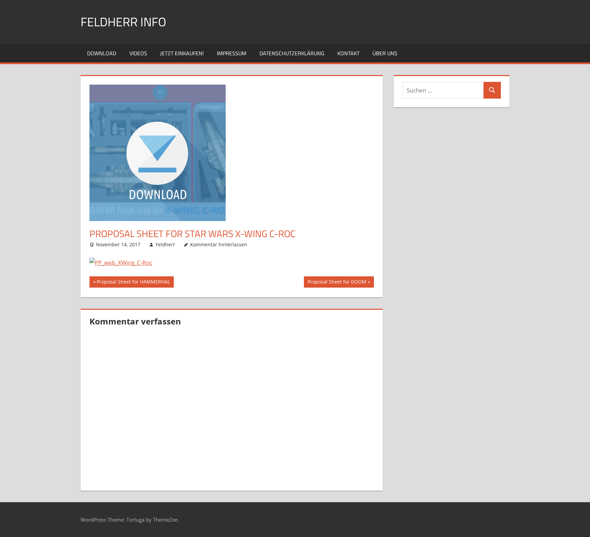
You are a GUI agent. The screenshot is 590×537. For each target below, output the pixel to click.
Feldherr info (123, 21)
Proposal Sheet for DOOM (336, 283)
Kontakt (348, 53)
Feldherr (165, 244)
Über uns (385, 53)
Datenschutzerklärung (291, 53)
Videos (138, 53)
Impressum (231, 53)
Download (101, 53)
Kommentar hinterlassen (218, 244)
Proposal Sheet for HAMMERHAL (133, 283)
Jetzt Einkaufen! (182, 53)
